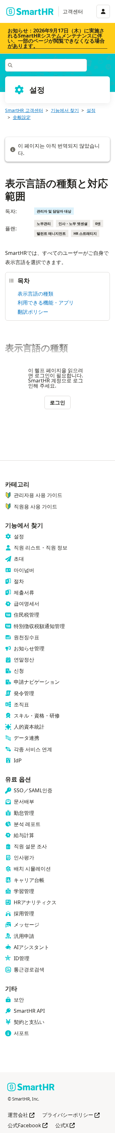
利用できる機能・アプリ (46, 302)
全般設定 (22, 117)
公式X (65, 1126)
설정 (91, 110)
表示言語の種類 (35, 293)
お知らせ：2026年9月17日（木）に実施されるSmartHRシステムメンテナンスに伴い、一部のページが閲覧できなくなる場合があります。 (56, 38)
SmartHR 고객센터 (24, 110)
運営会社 (21, 1115)
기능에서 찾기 (65, 110)
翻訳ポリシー (33, 311)
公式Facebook (28, 1126)
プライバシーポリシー (71, 1115)
